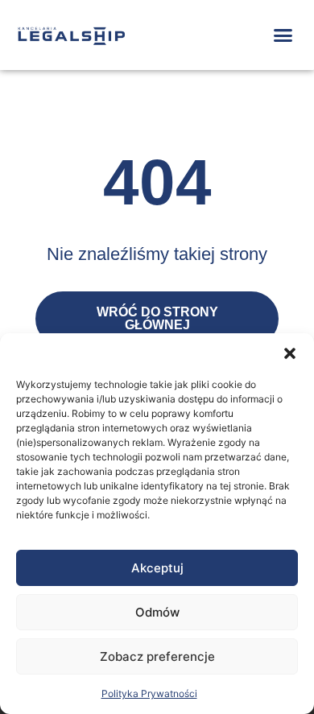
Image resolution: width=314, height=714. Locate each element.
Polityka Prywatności (149, 693)
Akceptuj (157, 568)
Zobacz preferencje (157, 656)
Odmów (157, 612)
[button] (290, 353)
